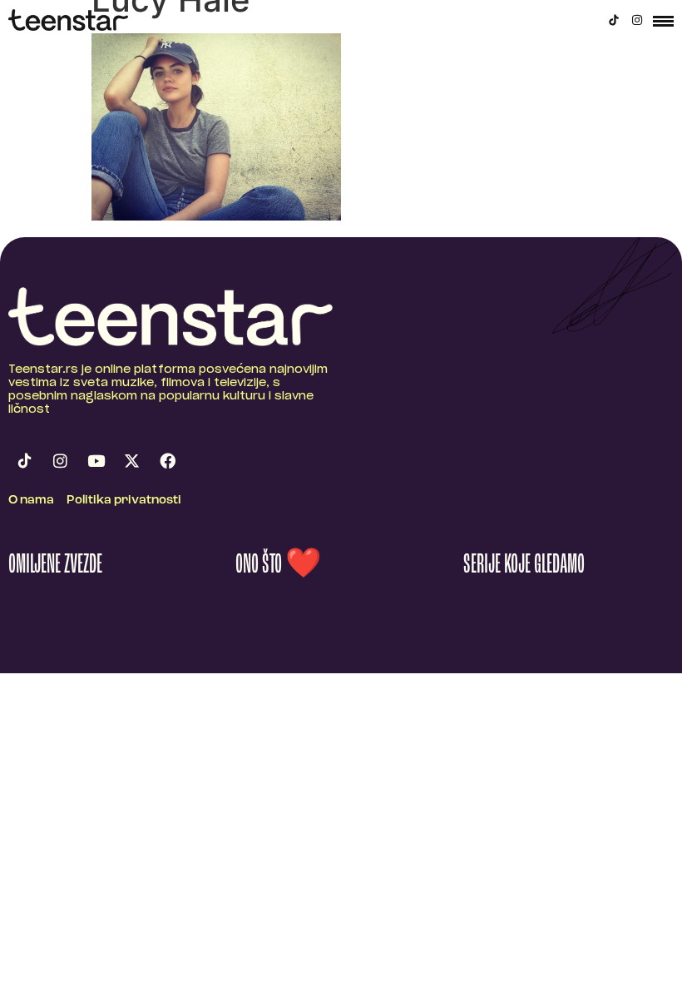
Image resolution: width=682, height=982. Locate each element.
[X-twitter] (131, 460)
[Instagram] (637, 20)
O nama (31, 500)
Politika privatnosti (124, 500)
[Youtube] (95, 460)
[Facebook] (167, 460)
